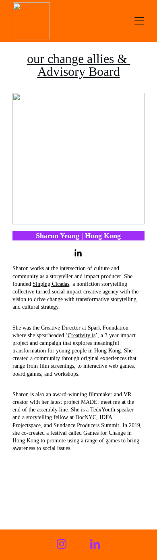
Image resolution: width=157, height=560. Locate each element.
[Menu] (139, 20)
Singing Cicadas (51, 284)
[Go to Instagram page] (61, 544)
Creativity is (81, 335)
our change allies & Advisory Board (78, 65)
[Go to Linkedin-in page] (78, 253)
